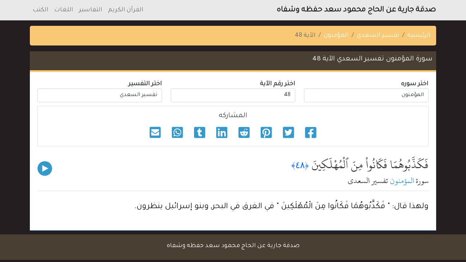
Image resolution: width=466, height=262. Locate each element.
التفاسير (90, 10)
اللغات (63, 10)
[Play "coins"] (44, 168)
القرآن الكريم (125, 10)
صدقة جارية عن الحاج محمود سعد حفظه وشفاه (356, 10)
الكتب (40, 10)
